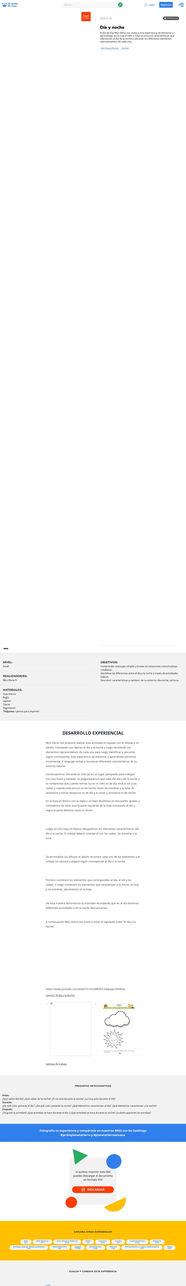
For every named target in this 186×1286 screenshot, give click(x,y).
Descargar (95, 1190)
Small (6, 666)
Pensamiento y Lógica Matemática (142, 1247)
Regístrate (166, 4)
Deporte (157, 1241)
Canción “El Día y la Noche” (60, 995)
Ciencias (125, 48)
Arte (26, 1241)
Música (113, 1247)
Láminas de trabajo (56, 1064)
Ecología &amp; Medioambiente (29, 1247)
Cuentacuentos (137, 1241)
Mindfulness (95, 1247)
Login (152, 4)
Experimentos (60, 1247)
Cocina (118, 1241)
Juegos (78, 1247)
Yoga (169, 1247)
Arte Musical (42, 1241)
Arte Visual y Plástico (109, 48)
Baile (88, 1241)
